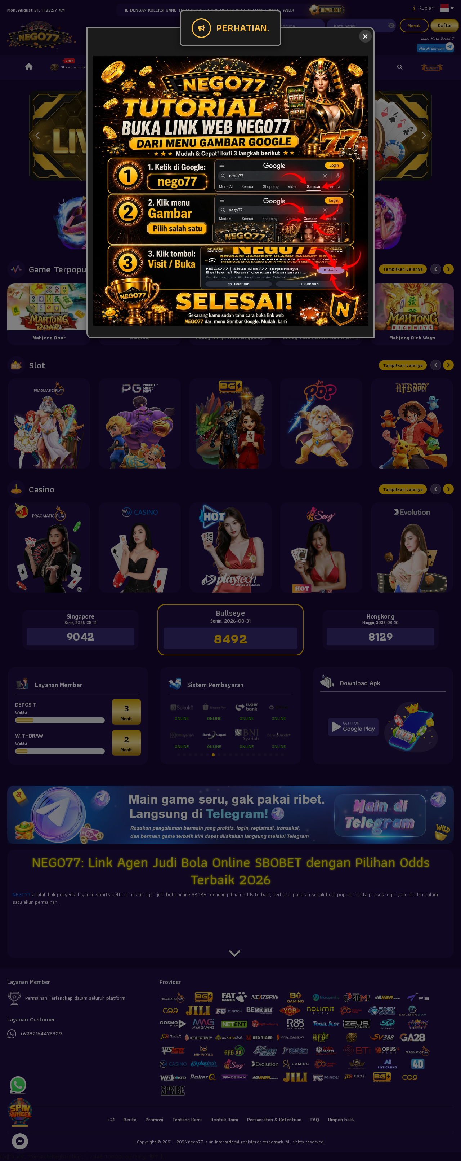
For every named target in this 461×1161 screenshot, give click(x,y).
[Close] (365, 36)
